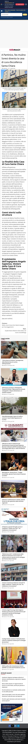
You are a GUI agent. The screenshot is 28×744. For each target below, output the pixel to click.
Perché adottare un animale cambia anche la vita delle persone (13, 690)
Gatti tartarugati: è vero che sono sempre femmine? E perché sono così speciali (13, 695)
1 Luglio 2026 (11, 669)
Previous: (13, 325)
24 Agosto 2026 (11, 365)
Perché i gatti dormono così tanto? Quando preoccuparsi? (13, 699)
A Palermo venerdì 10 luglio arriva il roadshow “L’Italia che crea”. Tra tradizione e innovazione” (12, 528)
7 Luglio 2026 (11, 560)
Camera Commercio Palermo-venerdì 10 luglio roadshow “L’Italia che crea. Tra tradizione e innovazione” (13, 584)
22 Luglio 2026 (11, 450)
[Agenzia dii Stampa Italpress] (11, 712)
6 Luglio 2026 (11, 587)
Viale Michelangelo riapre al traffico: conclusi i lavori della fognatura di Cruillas (12, 418)
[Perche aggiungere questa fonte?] (26, 4)
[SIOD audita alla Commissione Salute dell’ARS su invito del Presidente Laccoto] (14, 655)
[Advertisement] (14, 34)
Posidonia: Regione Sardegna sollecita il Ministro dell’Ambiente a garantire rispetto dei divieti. (14, 679)
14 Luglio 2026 (11, 504)
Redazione (5, 68)
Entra (25, 14)
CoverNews (10, 741)
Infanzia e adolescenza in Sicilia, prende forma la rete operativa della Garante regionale (13, 501)
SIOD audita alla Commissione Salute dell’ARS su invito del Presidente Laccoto (13, 666)
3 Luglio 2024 (12, 68)
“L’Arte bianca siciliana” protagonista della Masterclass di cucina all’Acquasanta (12, 362)
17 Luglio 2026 (11, 477)
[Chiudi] (3, 4)
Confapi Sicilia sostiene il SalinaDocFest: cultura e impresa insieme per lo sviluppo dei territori (14, 640)
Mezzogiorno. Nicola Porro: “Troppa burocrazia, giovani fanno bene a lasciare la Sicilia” (14, 474)
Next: (15, 330)
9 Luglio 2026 (11, 531)
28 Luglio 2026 (11, 421)
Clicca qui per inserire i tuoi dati (7, 17)
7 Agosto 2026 (11, 394)
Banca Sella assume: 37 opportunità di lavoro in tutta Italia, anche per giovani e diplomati (13, 685)
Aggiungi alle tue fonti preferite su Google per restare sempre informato (9, 4)
